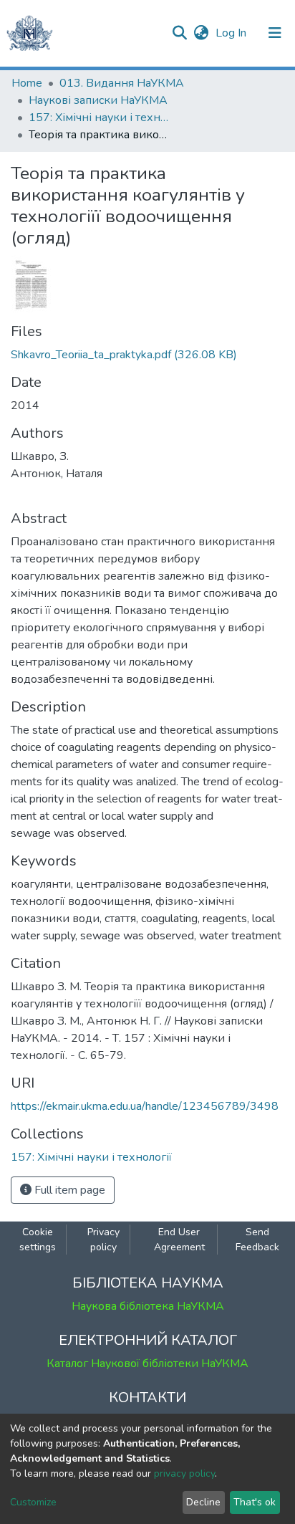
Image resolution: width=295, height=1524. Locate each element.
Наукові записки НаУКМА (98, 100)
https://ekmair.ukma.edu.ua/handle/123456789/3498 (145, 1106)
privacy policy (184, 1473)
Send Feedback (257, 1239)
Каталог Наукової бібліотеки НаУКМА (147, 1363)
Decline (203, 1502)
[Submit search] (179, 33)
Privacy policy (103, 1239)
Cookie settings (37, 1239)
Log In (232, 33)
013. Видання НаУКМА (121, 83)
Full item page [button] (68, 1190)
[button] (201, 33)
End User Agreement (179, 1239)
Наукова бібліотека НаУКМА (148, 1306)
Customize (33, 1502)
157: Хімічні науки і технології (100, 117)
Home (26, 83)
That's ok (254, 1502)
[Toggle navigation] (275, 33)
